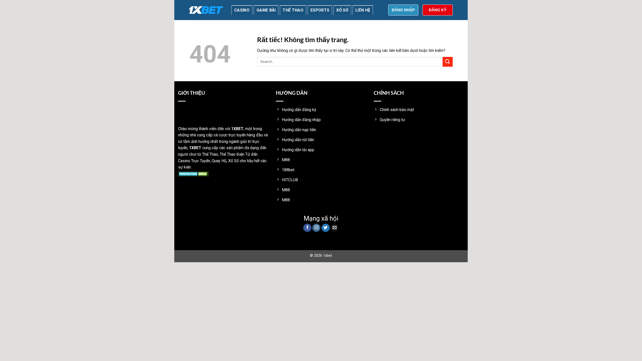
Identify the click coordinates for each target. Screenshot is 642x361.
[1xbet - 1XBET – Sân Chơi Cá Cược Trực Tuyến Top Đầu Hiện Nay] (206, 10)
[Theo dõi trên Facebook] (307, 228)
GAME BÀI (266, 10)
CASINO (242, 10)
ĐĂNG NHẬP (403, 10)
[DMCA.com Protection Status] (193, 173)
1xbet (327, 255)
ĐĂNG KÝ (437, 10)
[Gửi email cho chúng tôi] (335, 228)
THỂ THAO (293, 10)
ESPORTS (319, 10)
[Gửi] (448, 62)
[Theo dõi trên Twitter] (326, 228)
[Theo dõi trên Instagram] (316, 228)
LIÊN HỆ (362, 10)
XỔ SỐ (342, 10)
